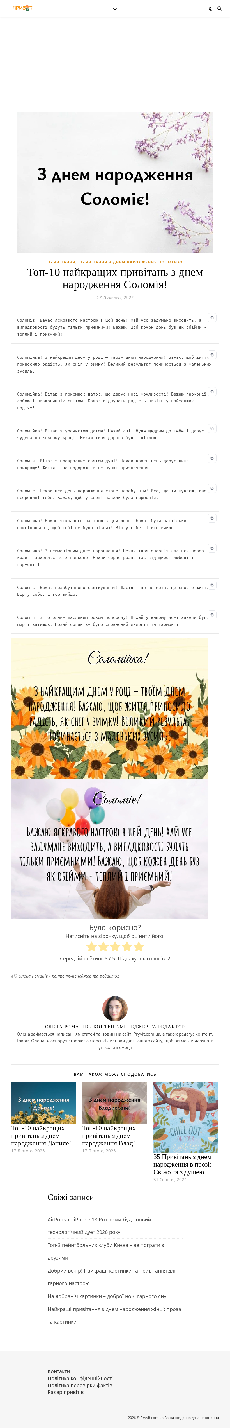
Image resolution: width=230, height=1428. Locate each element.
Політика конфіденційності (80, 1378)
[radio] (91, 947)
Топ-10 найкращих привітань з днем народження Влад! (109, 1135)
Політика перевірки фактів (80, 1385)
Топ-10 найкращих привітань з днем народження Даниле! (41, 1135)
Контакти (59, 1371)
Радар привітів (66, 1392)
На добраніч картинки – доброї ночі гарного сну (107, 1296)
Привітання (61, 262)
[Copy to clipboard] (212, 317)
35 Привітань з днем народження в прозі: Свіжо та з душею (182, 1164)
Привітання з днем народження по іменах (131, 262)
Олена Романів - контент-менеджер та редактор (69, 976)
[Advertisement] (115, 70)
